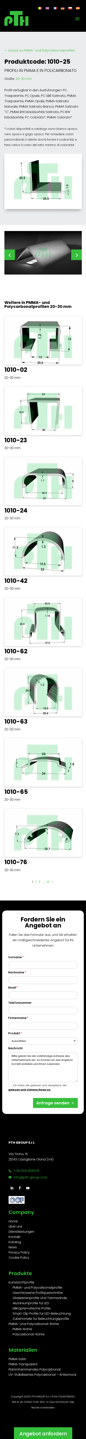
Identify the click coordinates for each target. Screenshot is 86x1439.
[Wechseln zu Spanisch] (78, 8)
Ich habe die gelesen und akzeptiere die (37, 1087)
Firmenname (17, 1018)
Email (12, 988)
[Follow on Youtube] (28, 1188)
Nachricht (15, 1048)
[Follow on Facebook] (20, 1188)
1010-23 (15, 440)
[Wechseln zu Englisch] (47, 8)
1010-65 (16, 791)
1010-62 (15, 651)
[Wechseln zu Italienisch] (40, 8)
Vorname (15, 957)
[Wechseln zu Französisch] (55, 8)
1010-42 (15, 580)
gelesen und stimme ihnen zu (29, 1090)
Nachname (16, 972)
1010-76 (15, 862)
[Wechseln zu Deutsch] (62, 8)
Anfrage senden (52, 1103)
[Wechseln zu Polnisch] (70, 8)
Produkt (14, 1033)
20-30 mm (24, 78)
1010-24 (15, 510)
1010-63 (16, 721)
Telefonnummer (20, 1003)
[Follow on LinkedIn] (12, 1188)
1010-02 (15, 369)
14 (47, 882)
